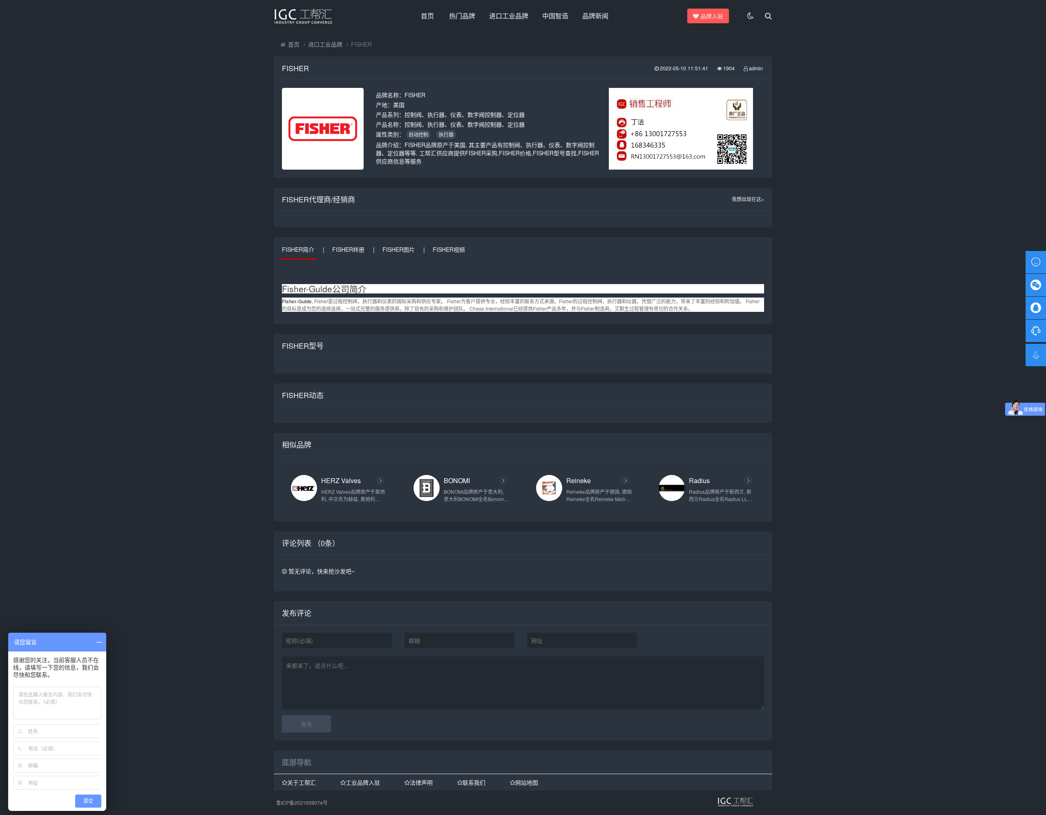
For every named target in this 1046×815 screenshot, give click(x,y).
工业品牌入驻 (363, 783)
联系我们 (474, 783)
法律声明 (421, 783)
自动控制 (418, 134)
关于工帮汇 (301, 783)
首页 (427, 15)
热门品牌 (462, 15)
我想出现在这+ (748, 199)
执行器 (446, 134)
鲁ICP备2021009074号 (302, 802)
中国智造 (555, 15)
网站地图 (526, 783)
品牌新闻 (595, 15)
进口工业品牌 (508, 15)
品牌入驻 (711, 16)
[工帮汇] (319, 16)
